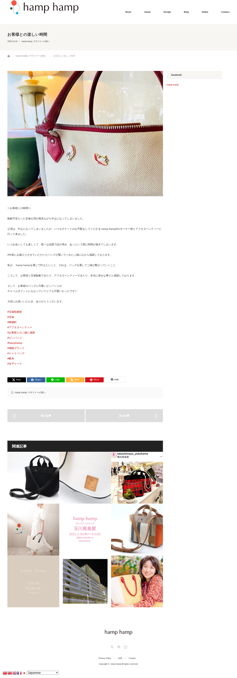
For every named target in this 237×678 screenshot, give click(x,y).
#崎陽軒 (12, 322)
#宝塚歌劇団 (14, 311)
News (128, 12)
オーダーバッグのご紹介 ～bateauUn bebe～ (33, 478)
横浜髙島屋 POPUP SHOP (137, 478)
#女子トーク (14, 363)
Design (167, 12)
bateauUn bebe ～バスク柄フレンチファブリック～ (137, 529)
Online (205, 12)
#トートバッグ (15, 353)
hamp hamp (27, 41)
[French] (19, 672)
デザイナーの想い (41, 41)
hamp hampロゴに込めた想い (85, 478)
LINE (120, 658)
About (147, 12)
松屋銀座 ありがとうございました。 (85, 581)
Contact (225, 12)
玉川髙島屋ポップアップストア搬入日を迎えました (85, 529)
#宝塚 (10, 316)
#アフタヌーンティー (19, 327)
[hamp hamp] (43, 7)
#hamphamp (14, 342)
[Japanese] (24, 672)
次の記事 (124, 415)
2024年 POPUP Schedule (33, 581)
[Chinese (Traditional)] (10, 672)
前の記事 (46, 415)
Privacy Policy (105, 658)
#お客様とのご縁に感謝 (21, 332)
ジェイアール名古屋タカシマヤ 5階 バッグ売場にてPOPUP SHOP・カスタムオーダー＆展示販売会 (33, 529)
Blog (186, 12)
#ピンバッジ (14, 337)
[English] (14, 672)
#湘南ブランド (15, 348)
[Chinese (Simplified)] (5, 672)
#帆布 (10, 358)
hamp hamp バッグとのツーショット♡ (137, 581)
